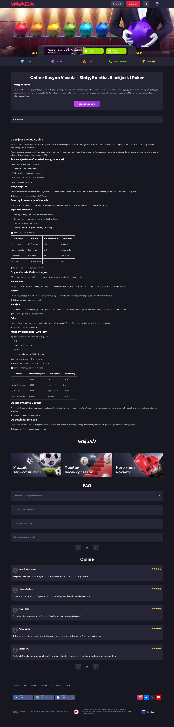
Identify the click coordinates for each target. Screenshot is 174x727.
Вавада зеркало (87, 104)
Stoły (33, 685)
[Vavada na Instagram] (140, 697)
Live (24, 685)
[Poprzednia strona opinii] (78, 667)
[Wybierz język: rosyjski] (159, 4)
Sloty (16, 685)
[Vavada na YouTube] (158, 697)
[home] (22, 4)
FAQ (67, 685)
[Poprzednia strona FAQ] (78, 548)
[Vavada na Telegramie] (146, 4)
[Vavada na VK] (146, 697)
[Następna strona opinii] (96, 667)
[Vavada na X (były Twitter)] (152, 697)
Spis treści (56, 685)
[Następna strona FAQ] (96, 548)
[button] (171, 32)
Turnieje (43, 685)
